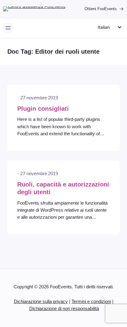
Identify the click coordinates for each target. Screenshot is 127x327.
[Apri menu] (8, 28)
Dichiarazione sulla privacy (41, 301)
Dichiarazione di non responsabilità (64, 308)
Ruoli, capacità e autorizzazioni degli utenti (63, 188)
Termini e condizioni (91, 301)
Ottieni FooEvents (100, 8)
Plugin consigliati (43, 108)
